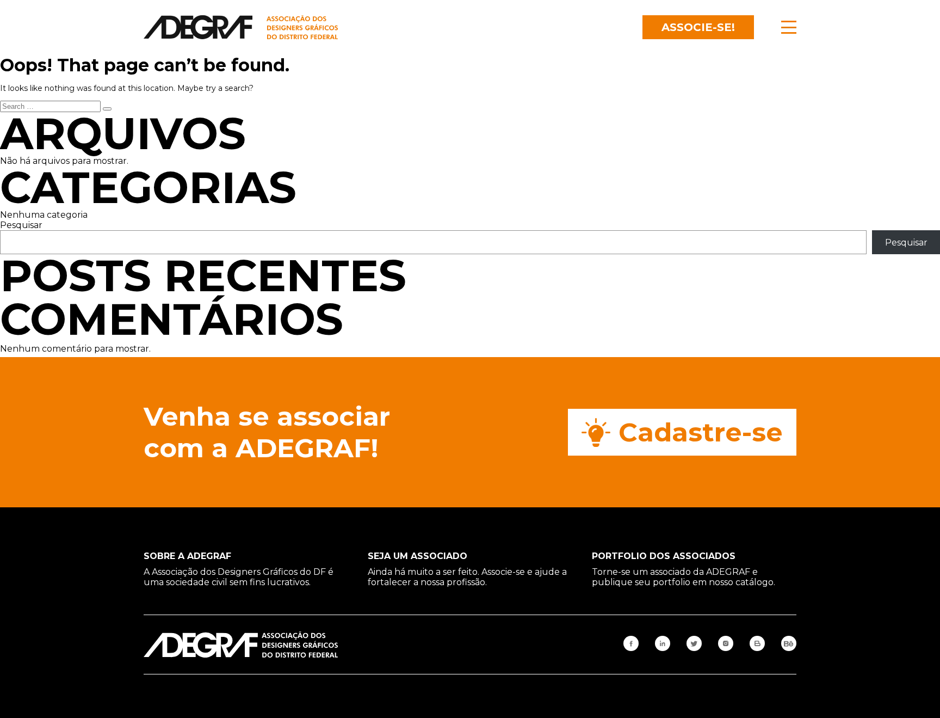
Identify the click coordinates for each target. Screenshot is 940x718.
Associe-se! (698, 27)
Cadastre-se (701, 432)
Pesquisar (21, 225)
